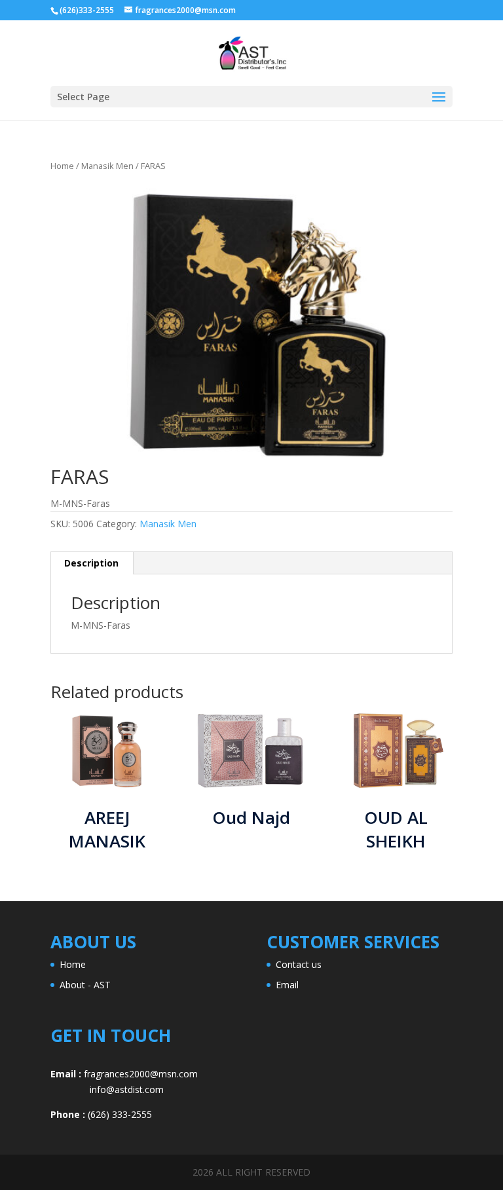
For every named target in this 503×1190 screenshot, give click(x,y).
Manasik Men (107, 166)
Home (62, 166)
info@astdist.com (107, 1089)
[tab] (92, 563)
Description (91, 563)
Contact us (299, 964)
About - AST (85, 984)
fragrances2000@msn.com (141, 1074)
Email (287, 984)
